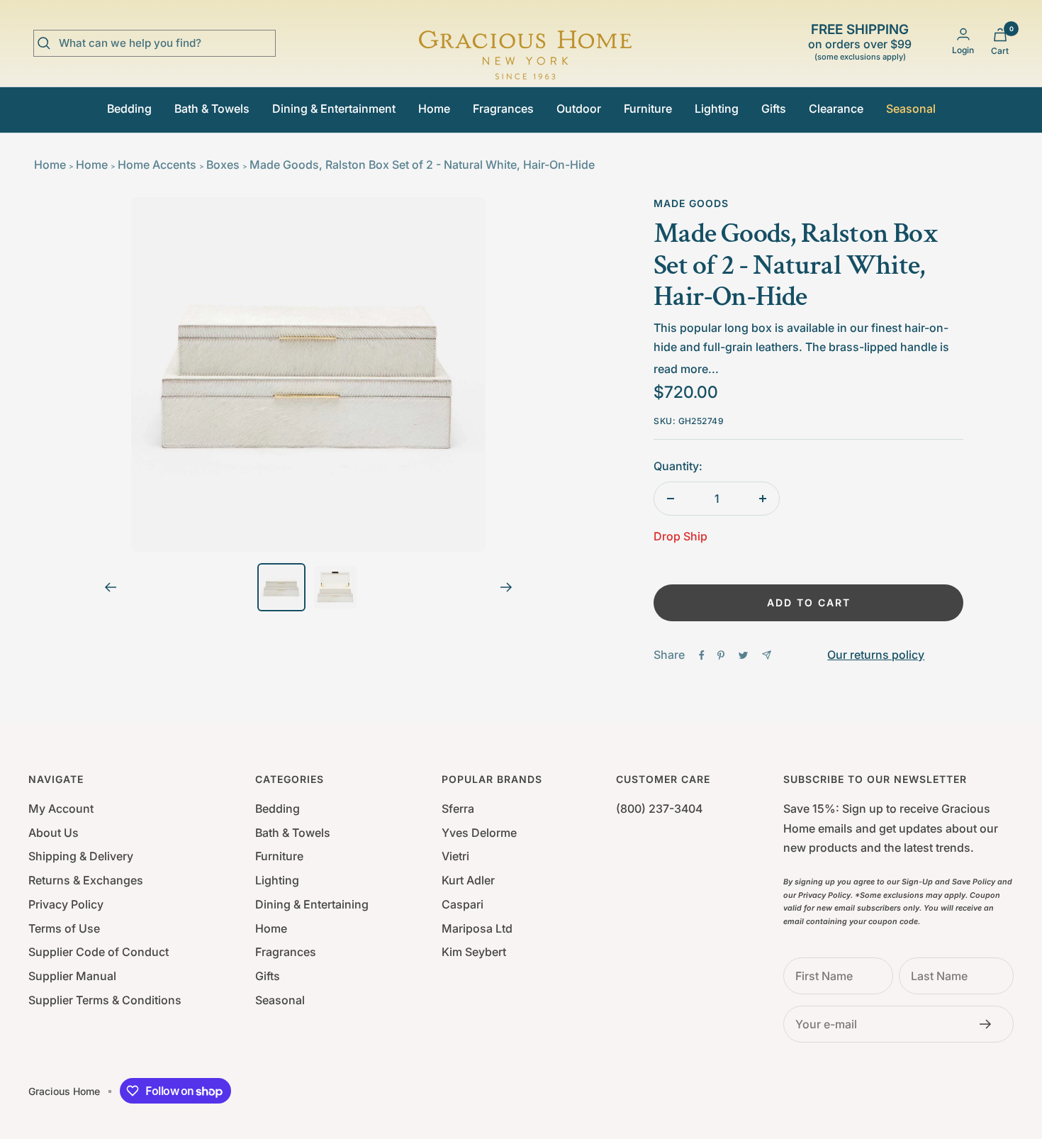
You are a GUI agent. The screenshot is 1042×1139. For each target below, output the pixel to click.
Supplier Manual (72, 976)
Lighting (717, 108)
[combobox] (165, 43)
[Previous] (110, 587)
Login (963, 50)
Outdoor (578, 108)
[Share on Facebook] (702, 655)
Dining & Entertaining (312, 904)
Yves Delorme (479, 833)
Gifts (773, 108)
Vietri (455, 856)
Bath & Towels (212, 108)
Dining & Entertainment (334, 108)
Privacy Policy (65, 904)
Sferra (458, 808)
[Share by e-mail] (766, 655)
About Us (53, 833)
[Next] (506, 587)
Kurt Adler (468, 880)
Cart (1000, 50)
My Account (61, 808)
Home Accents (157, 164)
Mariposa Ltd (477, 928)
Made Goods (691, 203)
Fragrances (503, 108)
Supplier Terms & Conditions (104, 1000)
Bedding (129, 108)
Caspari (462, 904)
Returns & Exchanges (85, 880)
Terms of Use (64, 928)
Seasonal (911, 108)
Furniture (648, 108)
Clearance (836, 108)
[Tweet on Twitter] (743, 655)
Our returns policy (875, 655)
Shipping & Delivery (80, 856)
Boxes (223, 164)
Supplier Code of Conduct (98, 952)
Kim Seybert (474, 952)
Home (434, 108)
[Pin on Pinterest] (720, 655)
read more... (686, 369)
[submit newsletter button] (989, 1024)
